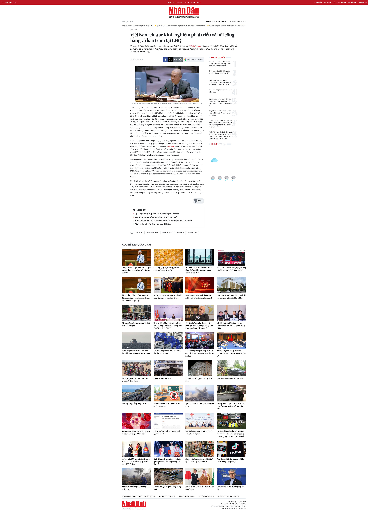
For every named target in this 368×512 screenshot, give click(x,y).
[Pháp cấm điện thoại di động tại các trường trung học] (168, 393)
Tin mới (329, 2)
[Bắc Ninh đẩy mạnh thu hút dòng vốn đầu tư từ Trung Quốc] (199, 421)
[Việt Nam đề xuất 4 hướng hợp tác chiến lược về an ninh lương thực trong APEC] (231, 313)
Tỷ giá (222, 144)
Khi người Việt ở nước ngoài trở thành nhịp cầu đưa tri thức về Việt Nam (167, 296)
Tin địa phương (341, 2)
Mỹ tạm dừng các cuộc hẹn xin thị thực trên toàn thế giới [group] (195, 26)
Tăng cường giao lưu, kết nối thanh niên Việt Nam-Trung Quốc (156, 217)
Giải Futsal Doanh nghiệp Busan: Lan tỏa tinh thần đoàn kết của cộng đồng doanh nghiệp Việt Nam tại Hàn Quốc (230, 434)
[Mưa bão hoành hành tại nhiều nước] (231, 368)
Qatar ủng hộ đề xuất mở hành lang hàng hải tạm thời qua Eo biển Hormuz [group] (148, 26)
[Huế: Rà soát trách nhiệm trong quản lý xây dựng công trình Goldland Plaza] (231, 285)
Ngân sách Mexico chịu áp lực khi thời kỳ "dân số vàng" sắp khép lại (199, 460)
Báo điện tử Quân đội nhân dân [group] (228, 496)
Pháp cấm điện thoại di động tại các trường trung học (166, 404)
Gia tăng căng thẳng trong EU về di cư (135, 403)
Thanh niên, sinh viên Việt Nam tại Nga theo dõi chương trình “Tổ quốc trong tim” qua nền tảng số (220, 102)
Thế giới (133, 30)
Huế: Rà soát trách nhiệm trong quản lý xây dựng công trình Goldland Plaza (231, 296)
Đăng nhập (364, 2)
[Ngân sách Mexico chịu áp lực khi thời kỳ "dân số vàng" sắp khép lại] (199, 449)
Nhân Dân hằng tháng (238, 22)
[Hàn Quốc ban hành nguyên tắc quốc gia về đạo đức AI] (168, 421)
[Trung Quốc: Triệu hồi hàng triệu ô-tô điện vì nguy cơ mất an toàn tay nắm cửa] (231, 393)
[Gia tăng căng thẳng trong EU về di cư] (136, 393)
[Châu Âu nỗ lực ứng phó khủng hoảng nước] (168, 476)
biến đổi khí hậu (166, 232)
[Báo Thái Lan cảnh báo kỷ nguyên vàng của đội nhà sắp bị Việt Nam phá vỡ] (231, 257)
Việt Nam (170, 146)
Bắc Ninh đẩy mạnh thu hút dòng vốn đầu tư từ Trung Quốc (198, 432)
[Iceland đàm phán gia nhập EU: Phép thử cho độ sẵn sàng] (168, 340)
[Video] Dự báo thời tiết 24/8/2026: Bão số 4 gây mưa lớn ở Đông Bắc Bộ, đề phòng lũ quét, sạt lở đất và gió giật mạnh (220, 123)
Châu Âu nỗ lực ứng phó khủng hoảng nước (167, 488)
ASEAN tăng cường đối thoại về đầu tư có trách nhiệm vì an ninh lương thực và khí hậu (199, 353)
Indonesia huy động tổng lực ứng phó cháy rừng (135, 488)
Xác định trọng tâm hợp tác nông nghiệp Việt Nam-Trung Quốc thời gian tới (231, 353)
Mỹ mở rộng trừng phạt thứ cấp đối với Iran (199, 379)
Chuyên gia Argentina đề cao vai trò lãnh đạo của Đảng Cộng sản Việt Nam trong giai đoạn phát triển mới (199, 325)
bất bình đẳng (180, 232)
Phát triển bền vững (152, 232)
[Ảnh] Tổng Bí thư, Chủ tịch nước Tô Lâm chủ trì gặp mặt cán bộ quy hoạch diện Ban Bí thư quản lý (136, 298)
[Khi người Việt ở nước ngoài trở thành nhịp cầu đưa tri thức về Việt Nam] (168, 285)
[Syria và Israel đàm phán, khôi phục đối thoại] (199, 393)
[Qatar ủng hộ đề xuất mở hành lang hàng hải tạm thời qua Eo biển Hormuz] (136, 340)
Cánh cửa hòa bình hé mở (163, 378)
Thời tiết (214, 144)
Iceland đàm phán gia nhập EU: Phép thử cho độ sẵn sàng (167, 352)
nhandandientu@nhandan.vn (236, 508)
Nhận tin (353, 2)
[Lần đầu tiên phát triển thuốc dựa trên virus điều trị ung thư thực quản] (136, 421)
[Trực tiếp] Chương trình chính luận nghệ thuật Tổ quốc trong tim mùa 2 (220, 113)
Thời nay (208, 22)
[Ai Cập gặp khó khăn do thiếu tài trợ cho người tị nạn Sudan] (136, 368)
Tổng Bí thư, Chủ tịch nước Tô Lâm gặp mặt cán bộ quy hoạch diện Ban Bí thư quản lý (220, 63)
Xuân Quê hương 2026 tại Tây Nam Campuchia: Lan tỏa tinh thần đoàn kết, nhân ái (163, 221)
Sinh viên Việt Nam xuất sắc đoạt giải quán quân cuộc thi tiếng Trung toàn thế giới (167, 461)
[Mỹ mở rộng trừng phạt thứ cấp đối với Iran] (199, 368)
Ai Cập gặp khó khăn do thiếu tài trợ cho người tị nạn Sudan (135, 379)
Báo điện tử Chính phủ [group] (167, 496)
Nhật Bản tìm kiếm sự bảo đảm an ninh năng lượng (199, 488)
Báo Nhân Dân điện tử (184, 13)
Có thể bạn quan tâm (136, 244)
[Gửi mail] (175, 59)
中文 (174, 2)
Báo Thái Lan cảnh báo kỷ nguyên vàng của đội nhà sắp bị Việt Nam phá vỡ (231, 268)
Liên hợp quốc (195, 46)
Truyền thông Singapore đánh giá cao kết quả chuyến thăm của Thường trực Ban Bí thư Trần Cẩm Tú (168, 325)
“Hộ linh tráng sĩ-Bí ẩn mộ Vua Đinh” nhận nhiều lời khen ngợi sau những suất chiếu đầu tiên (220, 82)
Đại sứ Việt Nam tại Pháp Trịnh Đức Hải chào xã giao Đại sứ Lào (157, 214)
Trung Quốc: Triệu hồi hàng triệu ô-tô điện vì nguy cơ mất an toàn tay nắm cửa (231, 406)
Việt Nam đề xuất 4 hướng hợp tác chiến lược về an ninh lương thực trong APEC (231, 325)
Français (179, 2)
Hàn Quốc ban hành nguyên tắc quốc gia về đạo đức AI (167, 432)
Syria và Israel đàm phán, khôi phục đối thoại (199, 404)
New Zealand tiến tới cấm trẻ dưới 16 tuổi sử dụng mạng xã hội (230, 460)
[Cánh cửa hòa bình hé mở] (168, 368)
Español (193, 2)
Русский (186, 2)
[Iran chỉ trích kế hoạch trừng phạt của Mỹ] (231, 476)
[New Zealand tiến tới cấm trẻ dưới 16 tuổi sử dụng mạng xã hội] (231, 449)
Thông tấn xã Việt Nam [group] (186, 496)
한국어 (199, 2)
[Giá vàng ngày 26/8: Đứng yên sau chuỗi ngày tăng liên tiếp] (168, 257)
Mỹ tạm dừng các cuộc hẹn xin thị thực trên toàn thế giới (136, 324)
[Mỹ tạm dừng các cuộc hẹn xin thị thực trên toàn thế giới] (136, 313)
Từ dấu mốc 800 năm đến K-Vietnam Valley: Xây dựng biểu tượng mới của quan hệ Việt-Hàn (136, 461)
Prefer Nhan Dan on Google (195, 59)
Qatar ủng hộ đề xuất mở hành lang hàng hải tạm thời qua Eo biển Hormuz (136, 352)
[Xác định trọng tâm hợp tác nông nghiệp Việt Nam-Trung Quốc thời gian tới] (231, 340)
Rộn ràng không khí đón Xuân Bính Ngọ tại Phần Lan (153, 224)
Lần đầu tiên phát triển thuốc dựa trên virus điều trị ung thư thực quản (136, 432)
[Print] (180, 59)
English (169, 2)
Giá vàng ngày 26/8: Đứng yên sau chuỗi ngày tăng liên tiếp (219, 72)
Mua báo (319, 2)
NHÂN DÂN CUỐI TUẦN (221, 22)
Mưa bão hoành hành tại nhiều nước (230, 378)
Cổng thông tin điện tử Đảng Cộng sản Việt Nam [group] (138, 496)
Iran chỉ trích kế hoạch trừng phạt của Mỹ (230, 488)
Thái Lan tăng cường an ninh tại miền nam (220, 91)
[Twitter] (170, 59)
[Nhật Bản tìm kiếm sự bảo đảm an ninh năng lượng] (199, 476)
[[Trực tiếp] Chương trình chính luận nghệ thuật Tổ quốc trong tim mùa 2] (199, 285)
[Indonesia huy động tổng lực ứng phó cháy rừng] (136, 476)
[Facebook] (165, 59)
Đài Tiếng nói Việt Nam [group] (206, 496)
